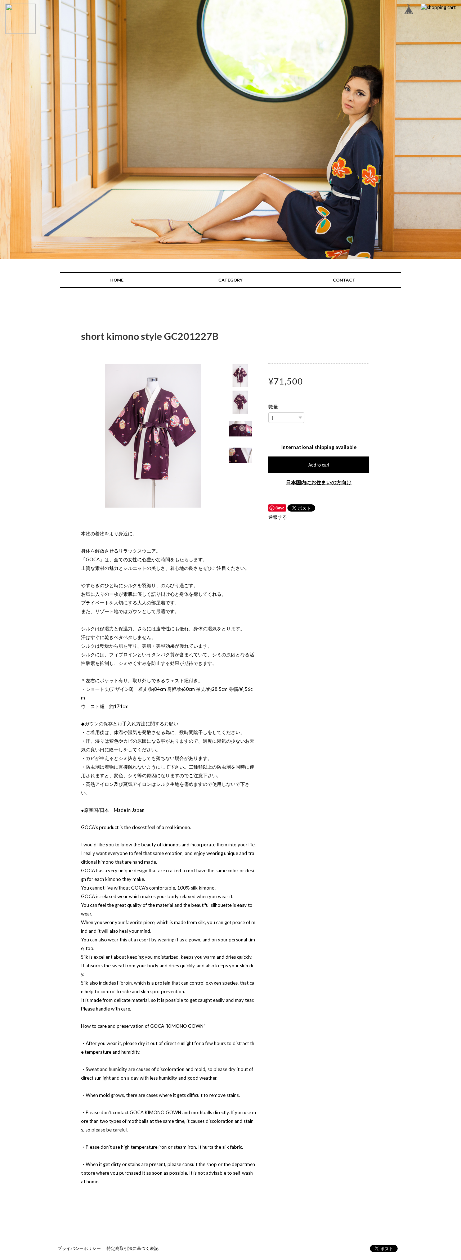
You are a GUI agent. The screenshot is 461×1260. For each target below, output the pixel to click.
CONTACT (344, 280)
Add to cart (318, 465)
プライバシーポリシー (79, 1248)
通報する (277, 517)
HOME (117, 280)
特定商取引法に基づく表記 (132, 1248)
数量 (273, 406)
